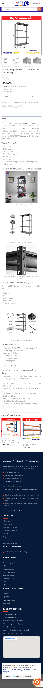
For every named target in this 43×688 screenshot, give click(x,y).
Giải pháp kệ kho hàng (10, 527)
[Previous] (5, 36)
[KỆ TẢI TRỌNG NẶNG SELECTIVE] (32, 429)
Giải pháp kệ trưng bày (10, 530)
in (14, 510)
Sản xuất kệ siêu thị (9, 617)
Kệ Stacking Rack (9, 572)
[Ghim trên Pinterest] (17, 106)
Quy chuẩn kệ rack (9, 537)
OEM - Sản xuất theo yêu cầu (12, 633)
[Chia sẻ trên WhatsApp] (3, 106)
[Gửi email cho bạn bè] (14, 106)
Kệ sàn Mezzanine (9, 575)
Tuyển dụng (7, 540)
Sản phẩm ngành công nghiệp (13, 620)
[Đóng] (38, 665)
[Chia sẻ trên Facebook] (7, 106)
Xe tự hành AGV (8, 603)
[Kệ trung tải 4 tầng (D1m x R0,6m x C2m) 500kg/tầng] (11, 427)
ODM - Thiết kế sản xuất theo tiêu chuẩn (16, 630)
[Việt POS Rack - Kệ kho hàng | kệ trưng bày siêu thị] (21, 3)
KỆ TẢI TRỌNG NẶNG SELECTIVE (29, 445)
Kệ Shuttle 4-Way (9, 600)
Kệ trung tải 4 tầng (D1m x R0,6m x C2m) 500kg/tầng (10, 441)
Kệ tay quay (7, 582)
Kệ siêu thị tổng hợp (9, 614)
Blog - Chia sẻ (7, 524)
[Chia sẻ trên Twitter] (10, 106)
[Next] (38, 36)
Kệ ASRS (6, 597)
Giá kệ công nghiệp (9, 563)
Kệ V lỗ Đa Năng (29, 66)
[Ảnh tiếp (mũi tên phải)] (8, 684)
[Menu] (3, 3)
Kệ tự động (6, 594)
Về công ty (6, 521)
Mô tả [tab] (4, 118)
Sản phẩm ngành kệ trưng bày (13, 624)
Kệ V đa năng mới (22, 102)
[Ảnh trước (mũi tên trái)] (2, 684)
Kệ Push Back (7, 585)
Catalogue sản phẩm (10, 543)
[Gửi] (40, 9)
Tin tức (5, 534)
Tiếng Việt (35, 3)
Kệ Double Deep (8, 569)
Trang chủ (5, 66)
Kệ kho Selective (8, 566)
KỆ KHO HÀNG (16, 66)
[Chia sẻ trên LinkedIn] (21, 106)
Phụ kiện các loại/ (9, 627)
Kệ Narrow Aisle (8, 578)
